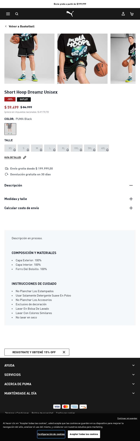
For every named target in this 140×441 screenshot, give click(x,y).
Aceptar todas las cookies (84, 434)
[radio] (10, 129)
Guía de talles (12, 157)
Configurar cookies (65, 413)
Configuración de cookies (51, 434)
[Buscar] (16, 14)
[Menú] (8, 14)
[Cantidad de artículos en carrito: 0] (132, 14)
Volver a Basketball (21, 26)
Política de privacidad (42, 413)
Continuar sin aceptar (127, 418)
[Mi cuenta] (123, 14)
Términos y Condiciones (17, 413)
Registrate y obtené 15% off (34, 352)
